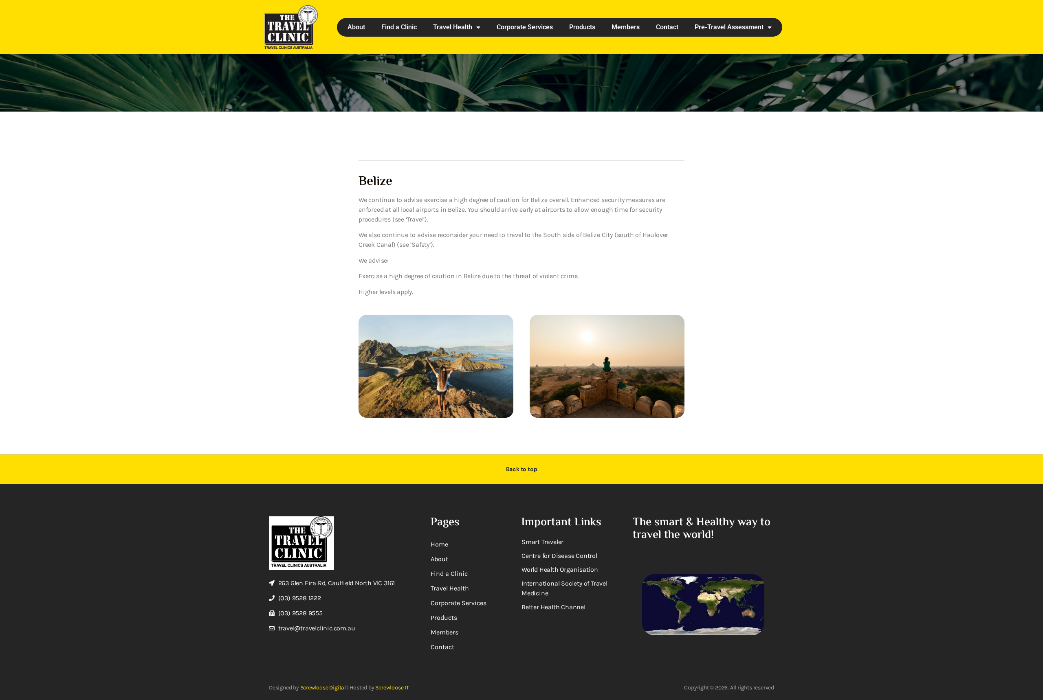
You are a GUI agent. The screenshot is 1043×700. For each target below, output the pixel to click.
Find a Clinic (399, 27)
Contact (667, 27)
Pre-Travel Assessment (729, 27)
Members (626, 27)
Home (439, 544)
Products (582, 27)
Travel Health (452, 27)
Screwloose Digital (323, 687)
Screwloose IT (392, 687)
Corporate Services (525, 27)
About (356, 27)
